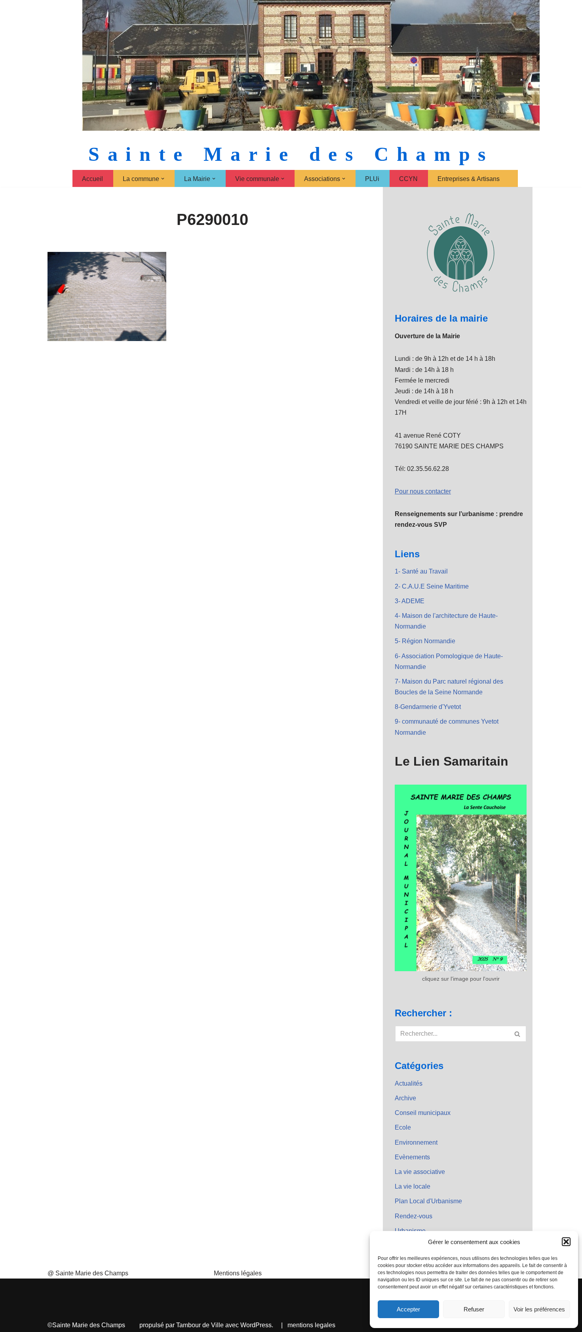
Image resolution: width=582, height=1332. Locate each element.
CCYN (408, 178)
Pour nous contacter (423, 491)
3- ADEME (409, 601)
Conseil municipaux (423, 1112)
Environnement (416, 1142)
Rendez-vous (413, 1216)
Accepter (408, 1309)
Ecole (403, 1127)
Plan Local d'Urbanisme (428, 1201)
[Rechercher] (518, 1033)
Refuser (474, 1309)
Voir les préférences (539, 1309)
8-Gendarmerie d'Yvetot (428, 706)
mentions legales (311, 1325)
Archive (405, 1098)
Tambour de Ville (200, 1325)
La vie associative (420, 1171)
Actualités (408, 1083)
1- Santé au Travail (421, 571)
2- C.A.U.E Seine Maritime (432, 586)
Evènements (412, 1157)
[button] (566, 1242)
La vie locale (412, 1186)
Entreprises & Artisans (468, 178)
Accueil (92, 178)
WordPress (256, 1325)
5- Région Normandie (425, 641)
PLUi (372, 178)
